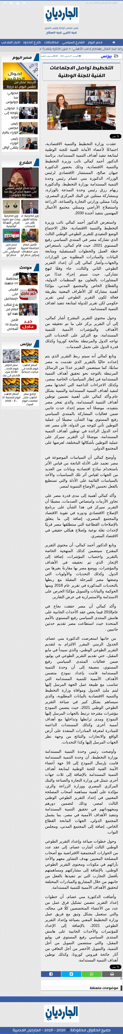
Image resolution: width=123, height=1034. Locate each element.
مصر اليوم (22, 58)
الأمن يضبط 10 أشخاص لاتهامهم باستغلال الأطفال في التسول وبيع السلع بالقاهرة (21, 324)
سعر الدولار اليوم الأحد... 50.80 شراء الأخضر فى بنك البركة (11, 372)
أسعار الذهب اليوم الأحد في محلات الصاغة (29, 368)
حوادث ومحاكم (24, 270)
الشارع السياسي (23, 165)
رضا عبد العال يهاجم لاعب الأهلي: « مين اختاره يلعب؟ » (81, 49)
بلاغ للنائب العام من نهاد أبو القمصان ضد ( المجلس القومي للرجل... (21, 309)
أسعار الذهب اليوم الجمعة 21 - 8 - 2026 (11, 397)
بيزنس (106, 56)
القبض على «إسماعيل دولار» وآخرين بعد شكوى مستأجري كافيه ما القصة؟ (20, 294)
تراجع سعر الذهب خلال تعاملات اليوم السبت (29, 399)
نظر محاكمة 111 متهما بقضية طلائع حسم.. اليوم (21, 278)
